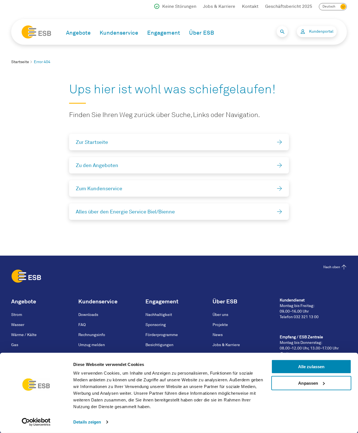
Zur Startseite (92, 142)
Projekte (220, 324)
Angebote (78, 32)
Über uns (220, 314)
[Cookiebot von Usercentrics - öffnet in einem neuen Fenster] (36, 422)
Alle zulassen (311, 366)
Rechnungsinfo (91, 334)
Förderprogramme (161, 334)
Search (282, 31)
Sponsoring (155, 324)
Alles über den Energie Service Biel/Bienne (125, 212)
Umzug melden (91, 344)
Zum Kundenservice (99, 188)
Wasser (17, 324)
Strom (16, 314)
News (218, 334)
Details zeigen (87, 422)
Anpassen (308, 383)
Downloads (88, 314)
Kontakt (250, 6)
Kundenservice (119, 32)
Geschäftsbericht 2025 (288, 6)
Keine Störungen (179, 6)
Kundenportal (321, 31)
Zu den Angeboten (97, 165)
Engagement (163, 32)
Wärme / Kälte (24, 334)
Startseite (20, 62)
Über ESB (201, 32)
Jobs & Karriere (219, 6)
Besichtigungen (159, 344)
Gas (14, 344)
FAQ (82, 324)
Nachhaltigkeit (158, 314)
